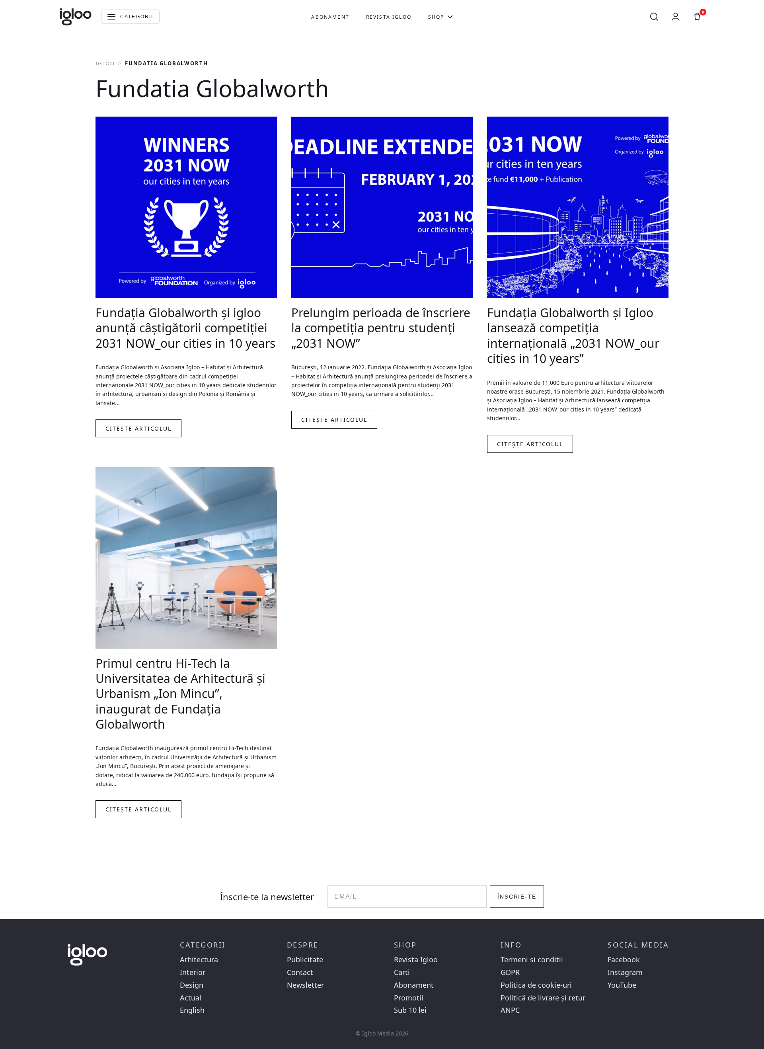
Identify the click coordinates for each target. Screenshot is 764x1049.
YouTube (622, 985)
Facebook (624, 959)
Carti (402, 972)
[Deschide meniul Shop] (450, 17)
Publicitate (305, 959)
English (192, 1010)
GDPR (510, 972)
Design (191, 985)
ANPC (510, 1010)
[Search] (654, 17)
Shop (436, 17)
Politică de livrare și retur (543, 997)
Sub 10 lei (410, 1010)
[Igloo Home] (76, 17)
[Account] (675, 17)
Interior (192, 972)
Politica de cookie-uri (536, 985)
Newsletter (305, 985)
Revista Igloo (388, 17)
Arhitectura (199, 959)
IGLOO (105, 63)
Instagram (625, 972)
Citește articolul (138, 428)
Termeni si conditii (532, 959)
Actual (190, 997)
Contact (300, 972)
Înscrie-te (517, 896)
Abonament (330, 17)
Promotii (408, 997)
